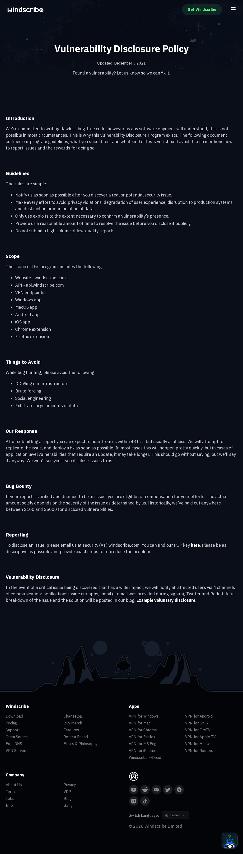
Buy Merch (73, 723)
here (195, 545)
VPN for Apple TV (200, 736)
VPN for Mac (140, 723)
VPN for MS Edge (144, 743)
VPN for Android (199, 716)
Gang (68, 805)
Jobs (10, 798)
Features (71, 730)
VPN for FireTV (197, 730)
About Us (14, 784)
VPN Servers (16, 750)
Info (9, 805)
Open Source (17, 736)
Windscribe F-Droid (145, 757)
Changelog (73, 716)
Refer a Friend (76, 736)
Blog (68, 798)
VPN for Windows (144, 716)
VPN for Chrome (143, 730)
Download (14, 716)
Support (13, 730)
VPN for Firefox (142, 736)
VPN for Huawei (198, 743)
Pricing (11, 723)
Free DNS (14, 743)
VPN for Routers (199, 750)
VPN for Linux (196, 723)
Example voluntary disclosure (165, 600)
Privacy (70, 784)
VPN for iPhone (142, 750)
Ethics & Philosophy (81, 743)
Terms (11, 791)
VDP (67, 791)
